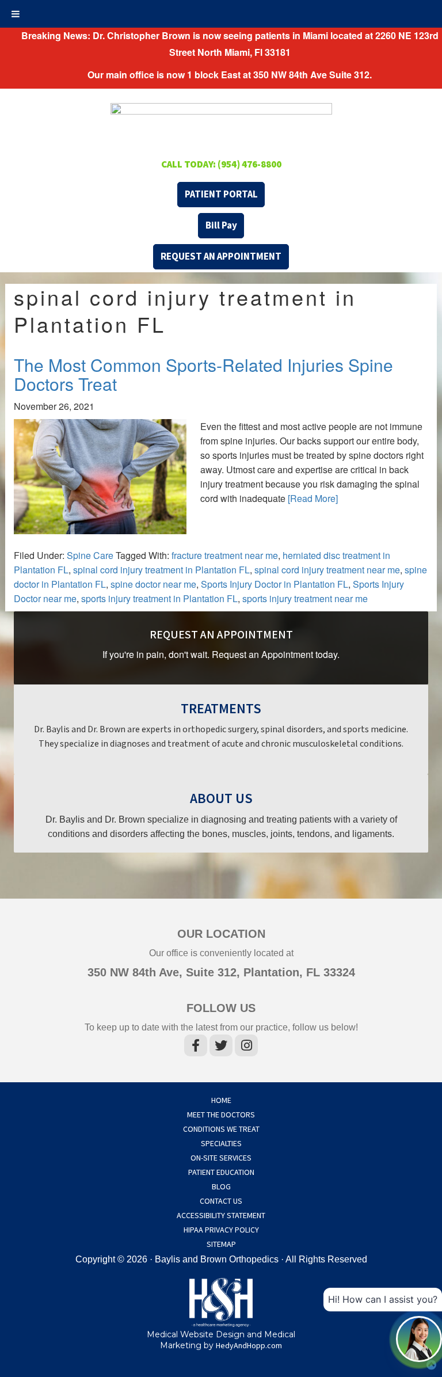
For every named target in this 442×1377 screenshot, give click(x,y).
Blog (221, 1187)
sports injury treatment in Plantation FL (159, 598)
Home (221, 1100)
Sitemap (221, 1244)
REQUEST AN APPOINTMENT (221, 256)
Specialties (221, 1144)
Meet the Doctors (221, 1115)
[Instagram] (246, 1048)
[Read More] (313, 498)
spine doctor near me (153, 584)
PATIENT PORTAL (221, 194)
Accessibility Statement (221, 1216)
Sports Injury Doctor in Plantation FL (274, 584)
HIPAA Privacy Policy (221, 1230)
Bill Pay (221, 225)
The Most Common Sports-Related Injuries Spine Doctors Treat (203, 374)
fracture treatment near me (225, 555)
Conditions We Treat (221, 1129)
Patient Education (221, 1172)
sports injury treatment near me (305, 598)
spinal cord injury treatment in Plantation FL (161, 569)
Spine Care (90, 555)
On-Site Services (221, 1158)
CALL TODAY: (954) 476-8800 (221, 164)
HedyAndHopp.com (249, 1346)
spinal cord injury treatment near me (327, 569)
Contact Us (221, 1201)
